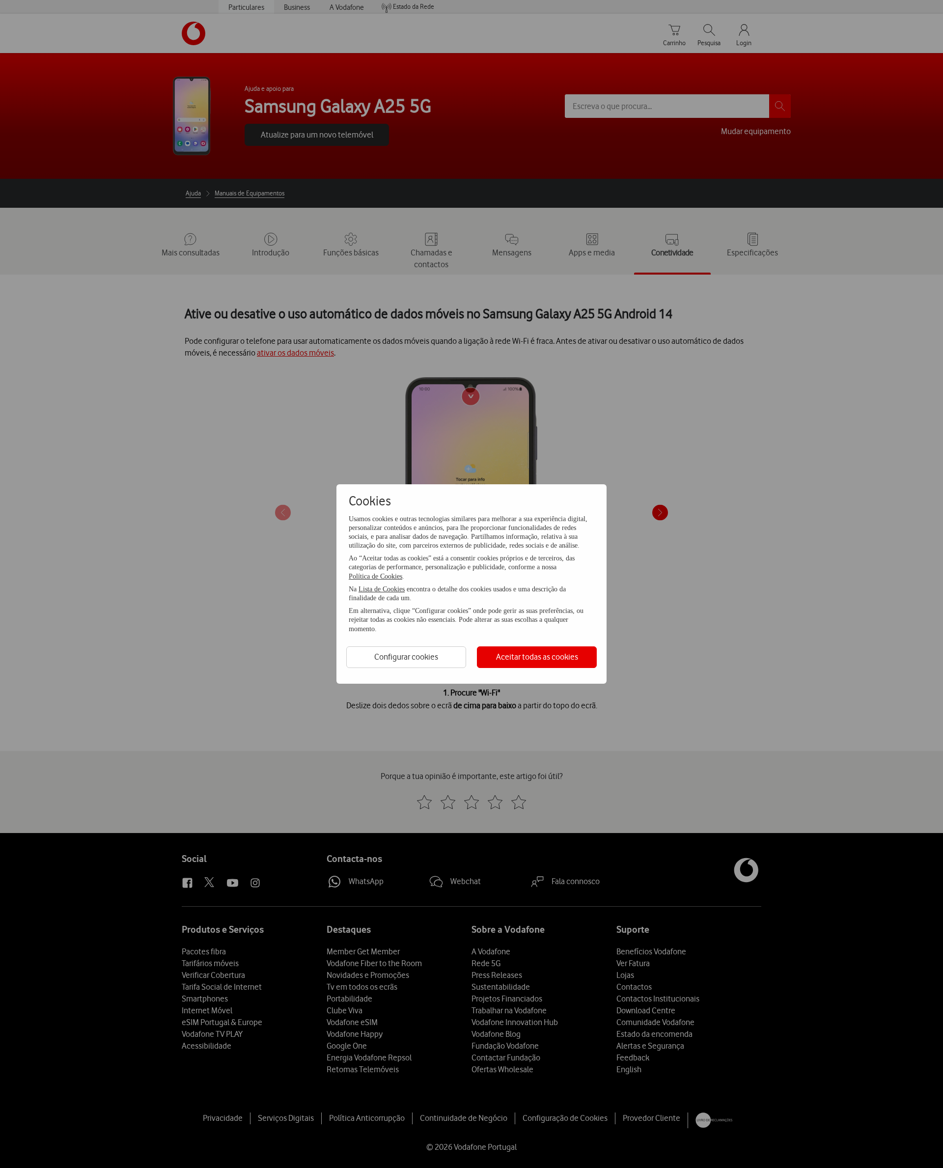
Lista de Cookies (382, 589)
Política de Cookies (375, 576)
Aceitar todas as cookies (537, 657)
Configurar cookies (406, 657)
